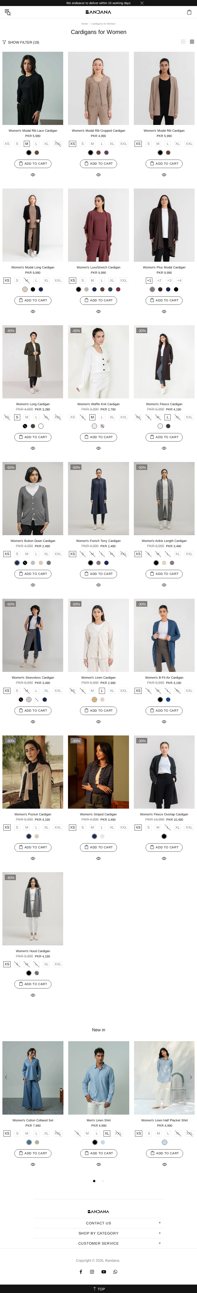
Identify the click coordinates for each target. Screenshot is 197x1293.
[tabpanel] (33, 1109)
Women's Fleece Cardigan (164, 404)
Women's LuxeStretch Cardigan (98, 267)
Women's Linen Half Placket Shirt (164, 1120)
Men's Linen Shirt (99, 1120)
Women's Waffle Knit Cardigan (98, 404)
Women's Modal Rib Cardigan (164, 130)
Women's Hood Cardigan (33, 951)
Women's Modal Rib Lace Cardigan (33, 130)
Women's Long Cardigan (33, 404)
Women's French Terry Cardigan (98, 541)
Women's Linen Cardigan (98, 677)
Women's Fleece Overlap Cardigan (164, 814)
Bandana (98, 12)
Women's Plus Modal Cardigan (164, 267)
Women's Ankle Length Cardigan (164, 541)
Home (84, 23)
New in (98, 1029)
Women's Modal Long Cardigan (32, 267)
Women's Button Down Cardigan (33, 541)
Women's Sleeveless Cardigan (33, 677)
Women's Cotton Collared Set (32, 1120)
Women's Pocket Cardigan (32, 814)
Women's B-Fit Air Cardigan (164, 677)
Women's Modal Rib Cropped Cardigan (98, 130)
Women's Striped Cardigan (98, 814)
